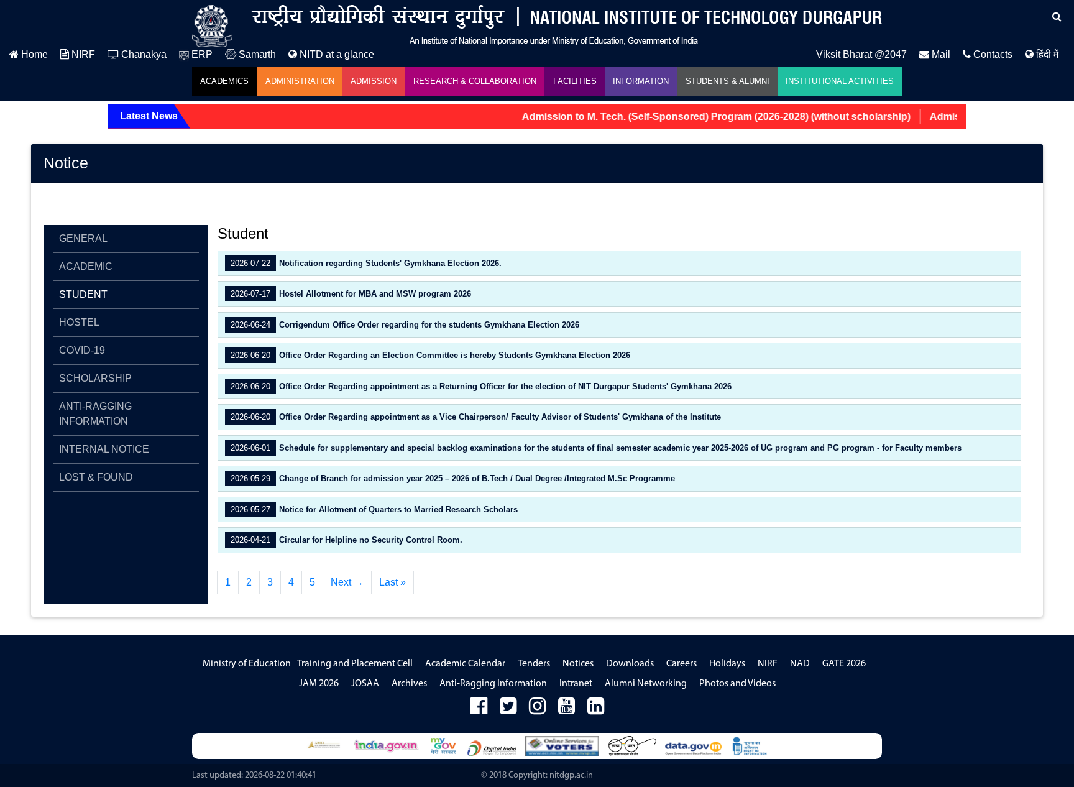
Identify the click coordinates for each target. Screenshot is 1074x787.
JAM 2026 (319, 684)
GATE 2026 (844, 664)
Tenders (534, 664)
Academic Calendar (465, 664)
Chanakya (143, 54)
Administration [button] (299, 81)
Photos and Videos (737, 684)
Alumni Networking (646, 684)
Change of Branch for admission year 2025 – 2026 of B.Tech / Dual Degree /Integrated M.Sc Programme (451, 478)
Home (33, 54)
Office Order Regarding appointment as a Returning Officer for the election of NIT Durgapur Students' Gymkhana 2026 (480, 386)
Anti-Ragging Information (95, 413)
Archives (409, 684)
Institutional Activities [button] (840, 81)
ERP (201, 54)
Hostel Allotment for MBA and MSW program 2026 (349, 293)
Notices (578, 664)
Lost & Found (96, 477)
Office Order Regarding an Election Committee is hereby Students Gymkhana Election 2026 (429, 355)
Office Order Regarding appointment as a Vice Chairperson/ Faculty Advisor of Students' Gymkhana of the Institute (474, 416)
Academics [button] (224, 81)
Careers (681, 664)
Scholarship (95, 378)
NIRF (82, 54)
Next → (347, 582)
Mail (939, 54)
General (83, 238)
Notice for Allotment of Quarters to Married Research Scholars (373, 509)
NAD (800, 664)
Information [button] (641, 81)
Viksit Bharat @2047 (861, 54)
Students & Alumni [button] (727, 81)
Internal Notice (104, 449)
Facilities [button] (575, 81)
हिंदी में (1046, 54)
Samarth (256, 54)
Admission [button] (374, 81)
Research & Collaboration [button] (474, 81)
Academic (85, 266)
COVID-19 (82, 350)
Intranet (575, 684)
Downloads (630, 664)
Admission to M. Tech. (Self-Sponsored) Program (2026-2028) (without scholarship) (703, 116)
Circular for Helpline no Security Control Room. (345, 540)
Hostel (79, 322)
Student (83, 294)
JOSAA (365, 684)
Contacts (991, 54)
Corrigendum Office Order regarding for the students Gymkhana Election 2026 (403, 324)
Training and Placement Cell (355, 664)
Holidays (727, 664)
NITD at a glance (335, 54)
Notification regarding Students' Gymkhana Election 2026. (365, 263)
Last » (392, 582)
